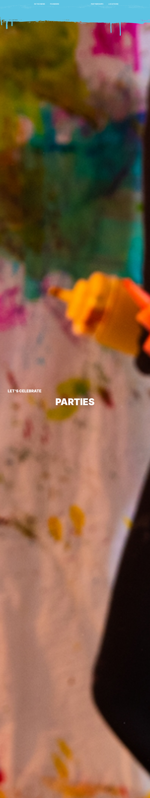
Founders (53, 4)
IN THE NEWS (38, 4)
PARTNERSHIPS (98, 4)
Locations (114, 4)
